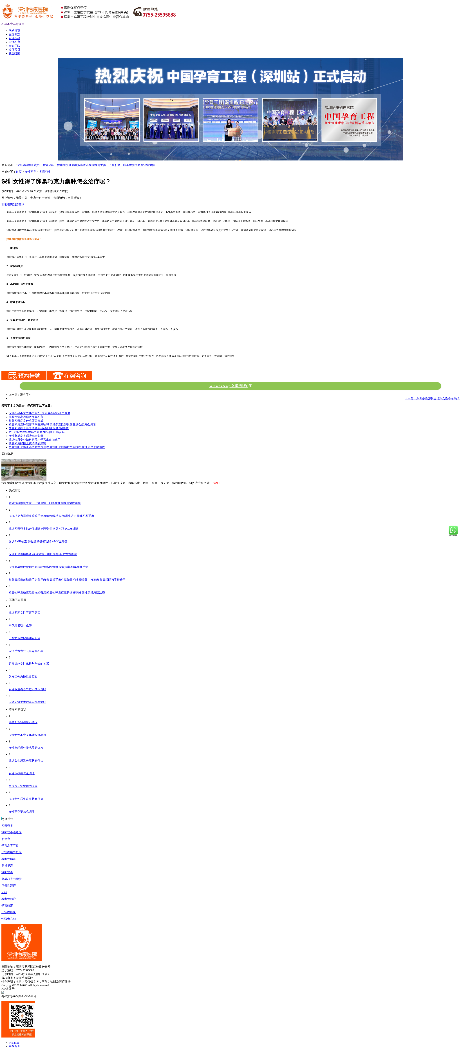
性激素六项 (8, 918)
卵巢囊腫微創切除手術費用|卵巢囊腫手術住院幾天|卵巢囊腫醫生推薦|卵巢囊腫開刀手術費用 (67, 579)
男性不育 (14, 42)
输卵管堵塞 (8, 858)
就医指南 (14, 53)
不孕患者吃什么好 (20, 625)
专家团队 (14, 45)
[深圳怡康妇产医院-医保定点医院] (230, 59)
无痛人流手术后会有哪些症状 (27, 702)
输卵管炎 (7, 872)
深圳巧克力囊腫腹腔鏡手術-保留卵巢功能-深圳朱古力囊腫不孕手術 (51, 515)
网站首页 (14, 30)
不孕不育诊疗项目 (12, 24)
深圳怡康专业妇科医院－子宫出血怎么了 (35, 439)
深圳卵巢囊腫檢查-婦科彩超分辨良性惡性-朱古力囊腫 (43, 554)
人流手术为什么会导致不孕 (26, 651)
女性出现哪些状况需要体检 (26, 747)
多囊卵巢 (45, 171)
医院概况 (14, 34)
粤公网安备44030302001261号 (40, 992)
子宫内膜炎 (8, 912)
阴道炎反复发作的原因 (23, 786)
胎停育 (5, 839)
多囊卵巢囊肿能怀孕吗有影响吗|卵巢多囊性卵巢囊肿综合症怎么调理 (52, 424)
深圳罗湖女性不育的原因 (24, 612)
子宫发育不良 (10, 845)
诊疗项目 (14, 49)
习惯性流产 (8, 885)
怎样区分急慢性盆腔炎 (23, 676)
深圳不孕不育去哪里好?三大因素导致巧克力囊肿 (39, 413)
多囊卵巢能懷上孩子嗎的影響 (27, 443)
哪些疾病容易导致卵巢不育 (26, 416)
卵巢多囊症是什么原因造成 (26, 420)
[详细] (216, 482)
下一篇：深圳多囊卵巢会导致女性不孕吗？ (432, 398)
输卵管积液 (8, 898)
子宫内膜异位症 (11, 852)
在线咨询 (14, 1046)
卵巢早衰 (7, 865)
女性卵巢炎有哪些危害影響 (26, 435)
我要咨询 (7, 204)
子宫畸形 (7, 905)
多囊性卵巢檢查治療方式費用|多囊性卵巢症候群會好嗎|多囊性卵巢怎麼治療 (57, 447)
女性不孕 (14, 38)
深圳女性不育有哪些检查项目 (27, 735)
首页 (19, 171)
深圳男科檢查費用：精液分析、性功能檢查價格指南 (50, 165)
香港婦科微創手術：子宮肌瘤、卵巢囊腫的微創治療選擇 (119, 165)
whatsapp (14, 1042)
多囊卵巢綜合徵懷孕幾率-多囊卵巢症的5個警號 (39, 428)
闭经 (4, 892)
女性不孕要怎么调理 (22, 773)
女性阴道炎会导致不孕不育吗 (27, 689)
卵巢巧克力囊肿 (11, 878)
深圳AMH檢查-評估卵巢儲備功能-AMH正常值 (38, 541)
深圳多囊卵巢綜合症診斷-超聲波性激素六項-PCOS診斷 (43, 528)
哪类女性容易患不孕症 (23, 722)
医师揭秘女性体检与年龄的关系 (29, 663)
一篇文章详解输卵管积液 (24, 638)
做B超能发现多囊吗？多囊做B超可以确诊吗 (36, 432)
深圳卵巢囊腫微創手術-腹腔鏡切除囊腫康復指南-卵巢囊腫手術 (48, 566)
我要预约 (18, 204)
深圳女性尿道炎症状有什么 (26, 760)
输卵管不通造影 (11, 832)
